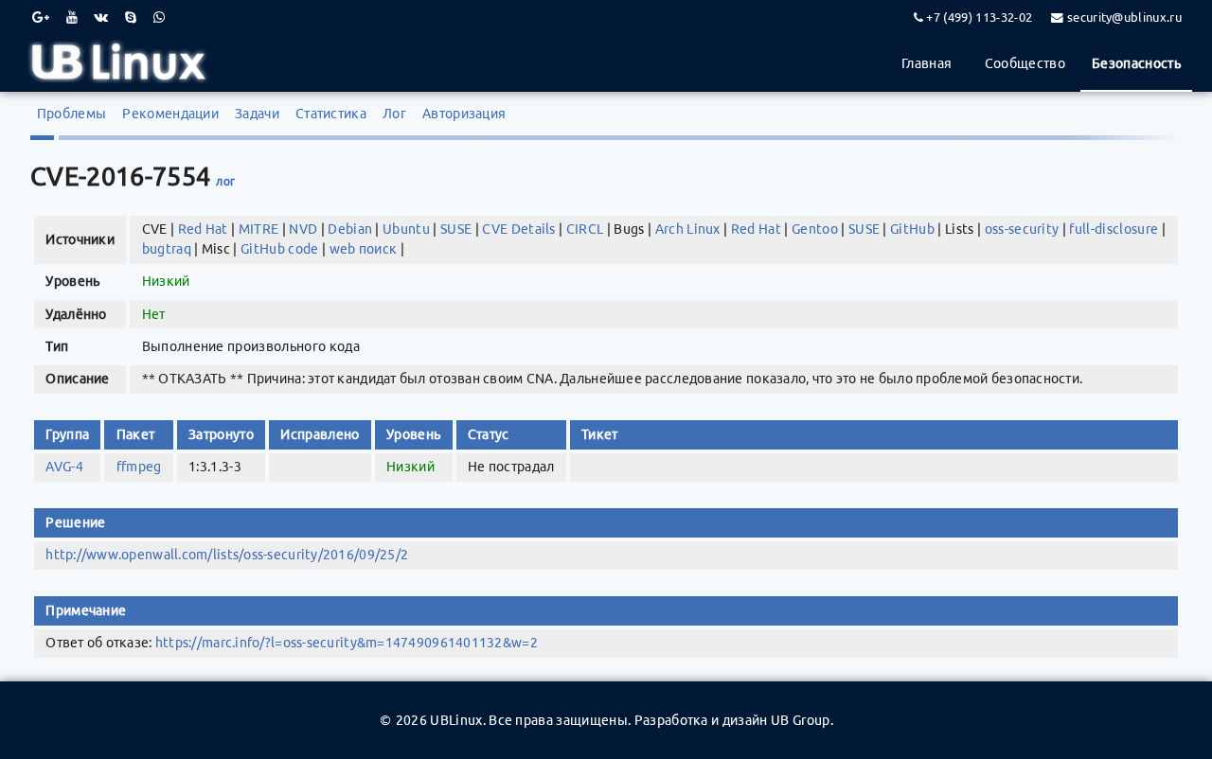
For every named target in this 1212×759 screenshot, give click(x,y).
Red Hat (203, 229)
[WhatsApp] (159, 17)
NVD (303, 229)
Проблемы (72, 113)
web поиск (364, 248)
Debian (350, 229)
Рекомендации (170, 113)
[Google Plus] (40, 17)
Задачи (257, 113)
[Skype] (130, 17)
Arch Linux (688, 229)
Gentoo (815, 229)
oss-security (1022, 229)
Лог (394, 113)
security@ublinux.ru (1124, 17)
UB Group (800, 720)
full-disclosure (1113, 229)
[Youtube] (72, 17)
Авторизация (464, 113)
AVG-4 (64, 466)
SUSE (456, 229)
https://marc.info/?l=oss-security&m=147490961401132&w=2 (346, 642)
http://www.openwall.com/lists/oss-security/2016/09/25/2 (226, 554)
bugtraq (166, 248)
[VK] (101, 17)
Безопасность (1136, 63)
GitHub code (280, 248)
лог (225, 181)
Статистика (330, 113)
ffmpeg (139, 466)
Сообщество (1025, 63)
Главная (926, 63)
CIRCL (585, 229)
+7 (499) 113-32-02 (979, 17)
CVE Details (519, 229)
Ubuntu (406, 229)
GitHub (912, 229)
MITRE (259, 229)
